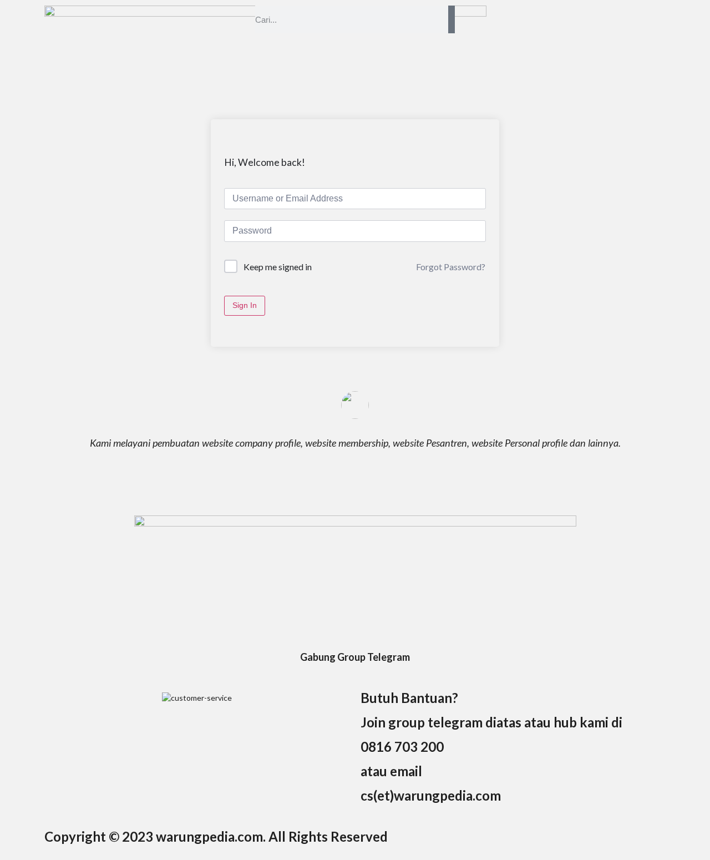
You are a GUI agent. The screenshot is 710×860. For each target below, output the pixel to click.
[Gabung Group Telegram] (355, 637)
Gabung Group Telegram (355, 657)
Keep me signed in (278, 266)
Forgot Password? (450, 266)
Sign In (244, 305)
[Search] (451, 19)
